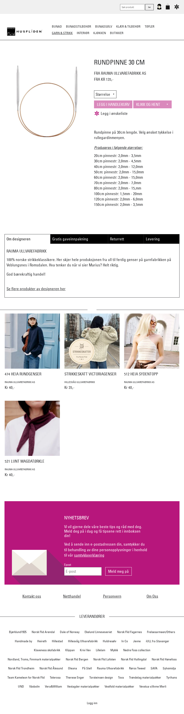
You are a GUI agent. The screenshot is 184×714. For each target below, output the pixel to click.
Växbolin (34, 686)
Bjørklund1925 (17, 632)
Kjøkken (99, 33)
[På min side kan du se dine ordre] (159, 8)
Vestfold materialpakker (119, 686)
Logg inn (92, 703)
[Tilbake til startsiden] (24, 32)
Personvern (112, 596)
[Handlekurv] (168, 8)
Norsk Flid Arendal (43, 632)
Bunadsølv (103, 26)
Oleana (72, 668)
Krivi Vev (85, 650)
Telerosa (55, 677)
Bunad (57, 26)
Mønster (80, 55)
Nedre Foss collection (136, 650)
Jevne (137, 641)
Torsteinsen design (101, 677)
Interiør (83, 33)
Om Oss (152, 596)
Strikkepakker (23, 55)
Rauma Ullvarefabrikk (110, 668)
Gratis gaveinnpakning (70, 239)
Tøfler (149, 26)
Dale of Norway (69, 632)
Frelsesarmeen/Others (161, 632)
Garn (65, 55)
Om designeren (19, 239)
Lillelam (100, 650)
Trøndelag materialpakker (145, 677)
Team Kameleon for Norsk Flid (26, 677)
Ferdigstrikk (47, 55)
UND (21, 686)
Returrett (117, 239)
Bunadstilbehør (78, 26)
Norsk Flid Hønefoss (164, 659)
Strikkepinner (134, 55)
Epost (67, 564)
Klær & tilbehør (128, 26)
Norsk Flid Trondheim (21, 668)
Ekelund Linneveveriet (98, 632)
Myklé (114, 650)
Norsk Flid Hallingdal (134, 659)
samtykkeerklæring (89, 555)
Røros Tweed (137, 668)
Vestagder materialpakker (83, 686)
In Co (124, 641)
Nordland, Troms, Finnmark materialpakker (34, 659)
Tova (121, 677)
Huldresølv (109, 641)
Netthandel (72, 596)
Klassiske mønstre (105, 55)
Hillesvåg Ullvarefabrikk (83, 641)
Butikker (116, 33)
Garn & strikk (62, 33)
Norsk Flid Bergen (77, 659)
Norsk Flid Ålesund (51, 668)
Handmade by (23, 641)
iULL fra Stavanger (157, 641)
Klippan (70, 650)
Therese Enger (75, 677)
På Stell (87, 668)
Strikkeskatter (160, 55)
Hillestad (57, 641)
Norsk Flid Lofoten (104, 659)
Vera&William (53, 686)
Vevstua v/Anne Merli (152, 686)
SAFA (154, 668)
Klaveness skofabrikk (47, 650)
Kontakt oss (31, 596)
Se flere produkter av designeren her (36, 288)
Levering (153, 239)
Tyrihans (171, 677)
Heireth (42, 641)
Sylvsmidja (169, 668)
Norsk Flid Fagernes (129, 632)
